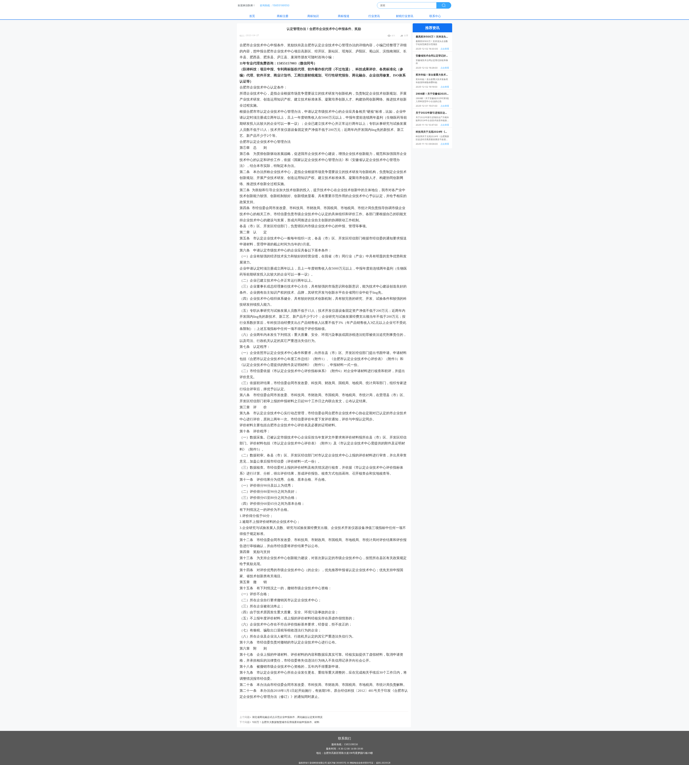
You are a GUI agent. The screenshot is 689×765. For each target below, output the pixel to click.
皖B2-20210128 (383, 763)
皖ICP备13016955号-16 (338, 763)
